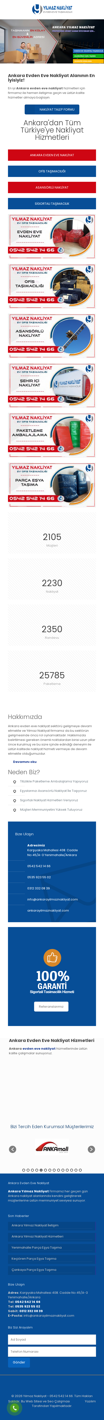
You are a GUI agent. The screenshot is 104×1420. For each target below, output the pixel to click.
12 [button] (71, 1170)
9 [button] (58, 1170)
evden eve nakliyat (39, 1048)
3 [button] (32, 1170)
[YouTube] (58, 1412)
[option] (52, 1147)
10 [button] (62, 1170)
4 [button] (36, 1170)
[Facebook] (39, 1412)
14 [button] (80, 1170)
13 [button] (75, 1170)
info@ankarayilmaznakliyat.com (52, 899)
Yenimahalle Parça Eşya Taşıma (37, 1247)
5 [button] (41, 1170)
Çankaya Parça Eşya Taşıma (34, 1269)
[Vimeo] (52, 1412)
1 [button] (23, 1170)
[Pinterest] (65, 1412)
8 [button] (54, 1170)
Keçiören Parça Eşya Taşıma (34, 1258)
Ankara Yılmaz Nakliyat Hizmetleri (37, 1236)
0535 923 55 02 (39, 877)
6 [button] (45, 1170)
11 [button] (67, 1170)
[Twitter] (45, 1412)
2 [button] (28, 1170)
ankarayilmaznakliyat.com (48, 910)
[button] (12, 1149)
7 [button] (49, 1170)
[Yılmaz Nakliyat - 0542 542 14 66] (52, 9)
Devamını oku (25, 761)
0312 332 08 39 (38, 888)
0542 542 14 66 (39, 866)
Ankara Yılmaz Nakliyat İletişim (35, 1225)
